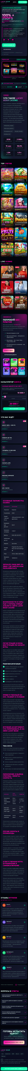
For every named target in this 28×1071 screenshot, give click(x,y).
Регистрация (22, 2)
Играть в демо (8, 350)
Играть (22, 1066)
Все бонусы (7, 49)
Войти (14, 2)
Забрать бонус (8, 45)
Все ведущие (5, 263)
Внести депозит (14, 408)
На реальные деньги (10, 354)
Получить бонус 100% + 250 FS (14, 1042)
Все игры (3, 166)
